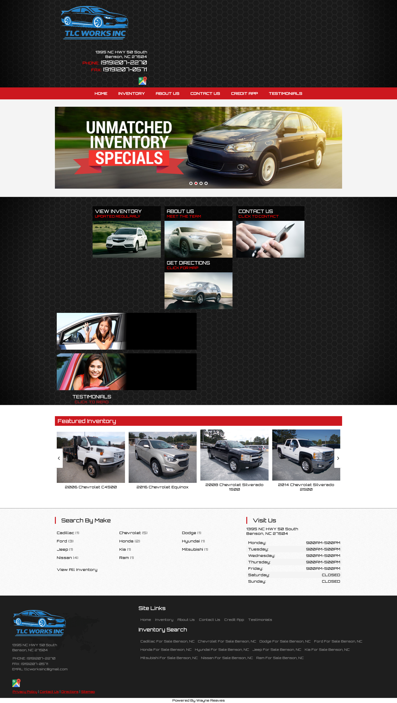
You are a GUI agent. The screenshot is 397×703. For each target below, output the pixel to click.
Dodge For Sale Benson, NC (285, 641)
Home (145, 619)
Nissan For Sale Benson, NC (227, 658)
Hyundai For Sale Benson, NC (222, 649)
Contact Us (49, 692)
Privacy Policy (25, 692)
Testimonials (260, 619)
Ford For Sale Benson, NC (338, 641)
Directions (70, 692)
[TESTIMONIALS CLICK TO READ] (127, 371)
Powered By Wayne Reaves (198, 700)
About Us (186, 619)
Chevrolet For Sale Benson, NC (227, 641)
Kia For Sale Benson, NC (327, 649)
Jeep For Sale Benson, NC (276, 649)
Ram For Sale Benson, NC (280, 658)
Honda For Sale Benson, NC (166, 649)
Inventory (164, 619)
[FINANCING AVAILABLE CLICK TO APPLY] (127, 331)
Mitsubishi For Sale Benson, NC (169, 658)
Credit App (234, 619)
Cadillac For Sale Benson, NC (167, 641)
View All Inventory (77, 569)
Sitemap (88, 692)
